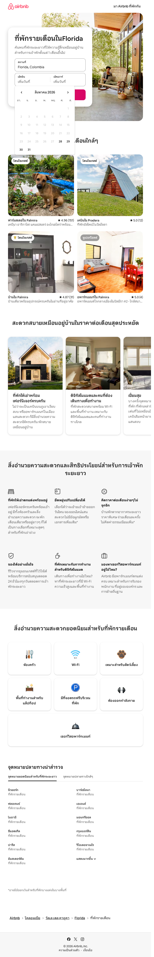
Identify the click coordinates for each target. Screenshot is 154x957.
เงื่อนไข (87, 950)
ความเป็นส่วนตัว (69, 950)
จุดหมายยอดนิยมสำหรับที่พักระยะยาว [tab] (32, 776)
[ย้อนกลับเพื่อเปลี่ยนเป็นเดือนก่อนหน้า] (21, 92)
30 (21, 149)
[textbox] (32, 81)
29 (68, 141)
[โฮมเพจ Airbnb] (18, 6)
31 (29, 149)
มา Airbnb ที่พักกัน (127, 6)
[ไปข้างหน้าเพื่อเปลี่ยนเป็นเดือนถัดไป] (68, 92)
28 (60, 141)
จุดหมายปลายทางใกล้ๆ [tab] (78, 776)
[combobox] (50, 67)
